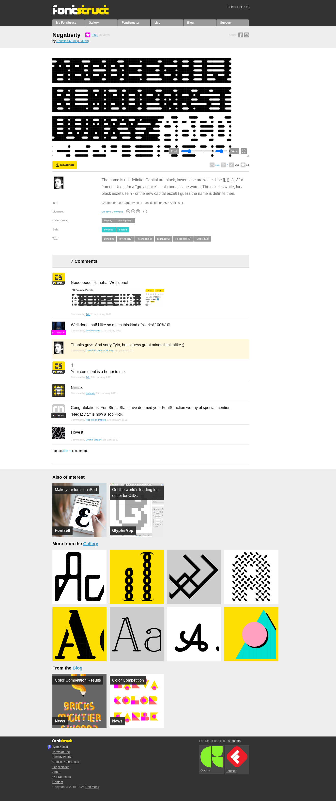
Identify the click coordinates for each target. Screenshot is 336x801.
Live (157, 22)
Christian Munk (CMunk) (72, 41)
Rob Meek (92, 787)
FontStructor (130, 22)
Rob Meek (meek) (96, 419)
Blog (190, 22)
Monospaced (125, 220)
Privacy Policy (61, 757)
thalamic (90, 393)
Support (225, 22)
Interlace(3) (125, 238)
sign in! (244, 7)
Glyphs (205, 770)
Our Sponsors (61, 777)
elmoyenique (93, 330)
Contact (57, 782)
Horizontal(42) (183, 238)
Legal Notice (60, 767)
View (234, 151)
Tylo (88, 314)
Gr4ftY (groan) (94, 439)
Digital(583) (163, 238)
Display (108, 220)
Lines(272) (203, 238)
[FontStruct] (85, 13)
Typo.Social (60, 747)
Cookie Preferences (65, 762)
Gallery (94, 22)
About (56, 772)
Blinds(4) (109, 238)
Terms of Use (61, 752)
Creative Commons (112, 211)
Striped (123, 229)
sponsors (234, 741)
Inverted (108, 229)
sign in (66, 451)
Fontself (231, 771)
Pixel (174, 151)
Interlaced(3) (144, 238)
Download (67, 165)
